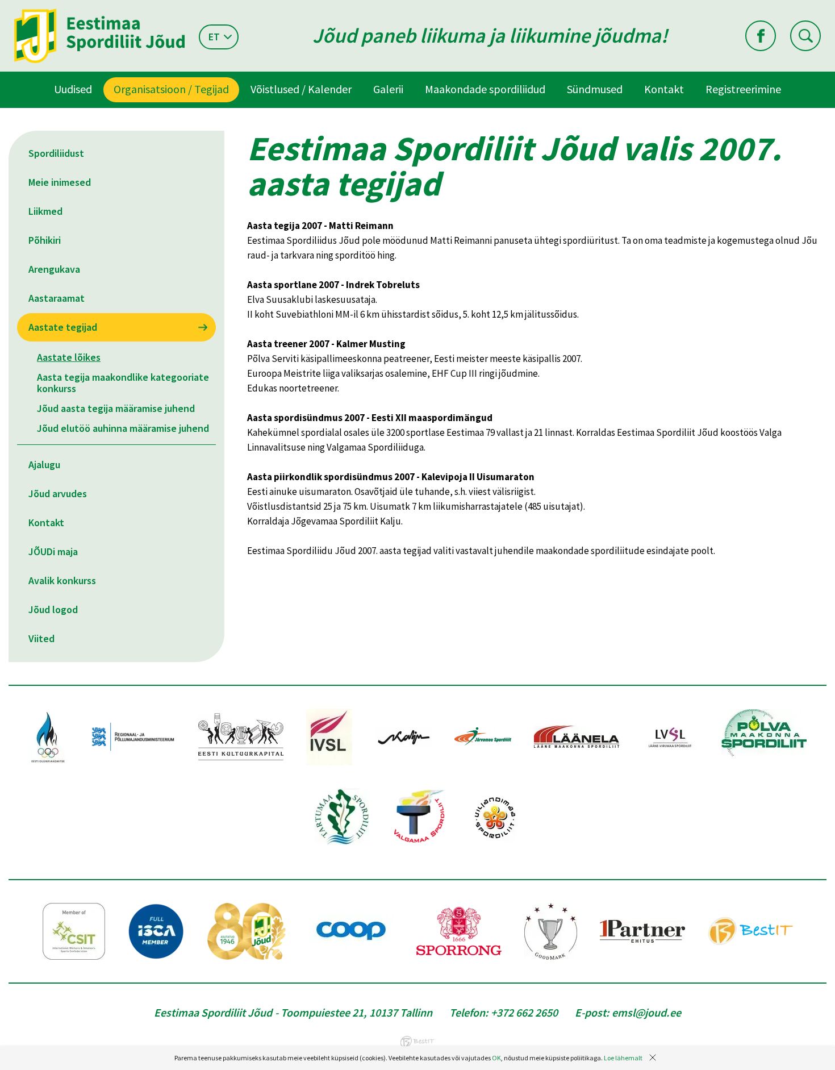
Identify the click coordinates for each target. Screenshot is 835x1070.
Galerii (388, 89)
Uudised (73, 89)
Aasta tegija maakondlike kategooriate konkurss (123, 382)
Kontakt (664, 89)
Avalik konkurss (62, 580)
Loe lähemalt (623, 1058)
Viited (41, 638)
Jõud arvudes (57, 493)
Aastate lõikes (69, 357)
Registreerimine (743, 89)
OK (496, 1058)
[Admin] (2, 7)
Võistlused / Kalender (301, 89)
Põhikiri (44, 240)
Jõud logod (53, 609)
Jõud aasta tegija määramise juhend (116, 408)
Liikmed (45, 211)
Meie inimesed (59, 182)
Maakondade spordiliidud (485, 89)
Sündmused (595, 89)
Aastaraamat (56, 298)
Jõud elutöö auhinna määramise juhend (123, 428)
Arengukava (54, 269)
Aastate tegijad (62, 327)
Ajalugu (44, 464)
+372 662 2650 (524, 1012)
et (214, 36)
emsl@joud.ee (646, 1012)
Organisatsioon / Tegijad (171, 89)
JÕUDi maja (53, 551)
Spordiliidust (56, 153)
